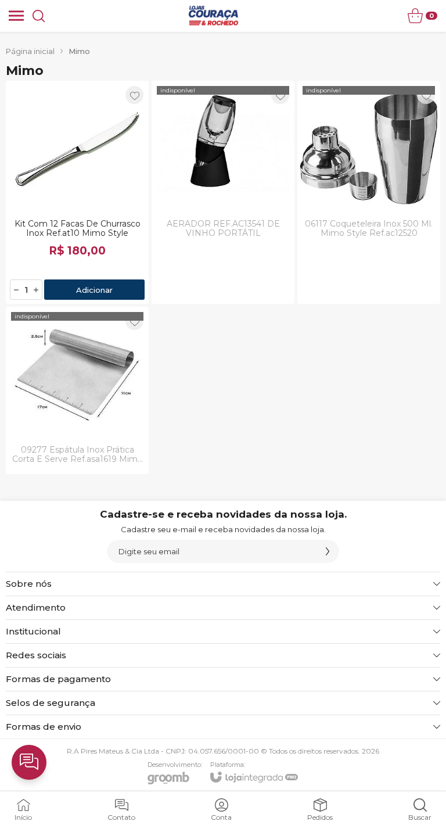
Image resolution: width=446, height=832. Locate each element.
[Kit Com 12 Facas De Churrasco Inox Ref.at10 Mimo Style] (77, 192)
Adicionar (94, 290)
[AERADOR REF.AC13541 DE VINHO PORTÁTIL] (223, 192)
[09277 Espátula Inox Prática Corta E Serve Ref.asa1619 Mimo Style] (77, 390)
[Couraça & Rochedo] (213, 16)
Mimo (79, 51)
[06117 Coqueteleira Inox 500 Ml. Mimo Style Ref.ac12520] (369, 192)
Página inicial (30, 51)
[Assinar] (327, 551)
